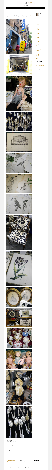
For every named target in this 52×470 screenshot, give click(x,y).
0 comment (17, 441)
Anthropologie (38, 41)
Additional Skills (31, 8)
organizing (37, 50)
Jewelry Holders (9, 462)
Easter (36, 46)
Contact (37, 8)
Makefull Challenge (38, 49)
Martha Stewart (38, 66)
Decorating (37, 44)
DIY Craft (37, 45)
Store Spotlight (38, 54)
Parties (37, 51)
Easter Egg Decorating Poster (10, 461)
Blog (42, 8)
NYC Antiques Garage (19, 12)
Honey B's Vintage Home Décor (40, 62)
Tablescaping (37, 55)
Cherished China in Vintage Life (11, 460)
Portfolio (19, 8)
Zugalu (34, 467)
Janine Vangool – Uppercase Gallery (40, 65)
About (14, 8)
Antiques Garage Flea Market (27, 15)
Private (24, 8)
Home (10, 8)
